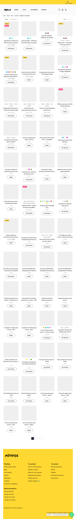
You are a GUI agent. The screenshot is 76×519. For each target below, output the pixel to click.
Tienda (8, 15)
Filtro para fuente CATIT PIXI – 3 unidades (47, 138)
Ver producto (11, 276)
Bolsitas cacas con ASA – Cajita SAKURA (65, 170)
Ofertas (43, 9)
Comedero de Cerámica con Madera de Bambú (29, 363)
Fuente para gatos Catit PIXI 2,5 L (65, 141)
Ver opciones (11, 48)
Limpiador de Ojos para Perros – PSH (11, 328)
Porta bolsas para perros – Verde (47, 360)
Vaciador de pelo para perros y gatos (11, 141)
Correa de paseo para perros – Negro (29, 423)
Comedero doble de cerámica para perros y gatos (11, 171)
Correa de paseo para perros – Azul (11, 423)
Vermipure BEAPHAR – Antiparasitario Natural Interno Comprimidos (47, 270)
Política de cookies (68, 512)
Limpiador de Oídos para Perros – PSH (29, 328)
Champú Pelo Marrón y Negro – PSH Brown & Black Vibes (11, 300)
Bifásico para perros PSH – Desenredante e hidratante (65, 106)
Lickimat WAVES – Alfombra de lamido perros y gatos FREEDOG (46, 37)
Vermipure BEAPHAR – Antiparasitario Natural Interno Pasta (29, 270)
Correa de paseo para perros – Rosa (65, 394)
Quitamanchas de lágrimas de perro (47, 299)
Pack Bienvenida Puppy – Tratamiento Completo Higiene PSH (11, 270)
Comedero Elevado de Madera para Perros (65, 331)
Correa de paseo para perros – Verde (47, 394)
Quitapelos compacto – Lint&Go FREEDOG (65, 70)
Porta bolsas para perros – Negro (29, 394)
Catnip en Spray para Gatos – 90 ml (29, 138)
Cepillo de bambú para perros (65, 299)
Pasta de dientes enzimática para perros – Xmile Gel (11, 237)
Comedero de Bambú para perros (65, 204)
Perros (12, 15)
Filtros (6, 19)
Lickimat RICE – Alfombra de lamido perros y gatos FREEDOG (29, 42)
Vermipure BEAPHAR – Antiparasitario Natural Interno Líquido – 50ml (65, 270)
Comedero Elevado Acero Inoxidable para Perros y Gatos (29, 239)
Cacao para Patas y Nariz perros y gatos (47, 240)
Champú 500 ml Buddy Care (47, 206)
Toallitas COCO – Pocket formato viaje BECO (29, 206)
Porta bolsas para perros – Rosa (65, 360)
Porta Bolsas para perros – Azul (11, 394)
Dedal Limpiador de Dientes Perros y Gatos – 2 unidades (11, 361)
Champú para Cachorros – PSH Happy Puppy (47, 73)
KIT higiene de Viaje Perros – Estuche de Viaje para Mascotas (65, 237)
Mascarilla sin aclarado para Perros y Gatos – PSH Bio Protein (29, 300)
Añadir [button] (29, 79)
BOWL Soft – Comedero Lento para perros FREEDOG (65, 44)
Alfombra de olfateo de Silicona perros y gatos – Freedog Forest (11, 42)
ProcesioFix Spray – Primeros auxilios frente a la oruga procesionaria (47, 171)
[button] (71, 514)
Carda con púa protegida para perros (47, 109)
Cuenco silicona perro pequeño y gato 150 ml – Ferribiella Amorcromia (11, 76)
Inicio (4, 15)
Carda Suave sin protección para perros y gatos (29, 110)
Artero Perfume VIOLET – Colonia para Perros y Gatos (29, 74)
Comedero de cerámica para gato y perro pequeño (29, 173)
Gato (24, 9)
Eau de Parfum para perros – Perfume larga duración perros (47, 332)
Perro (16, 9)
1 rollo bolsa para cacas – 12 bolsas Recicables (11, 202)
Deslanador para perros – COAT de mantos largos (11, 109)
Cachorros (34, 9)
